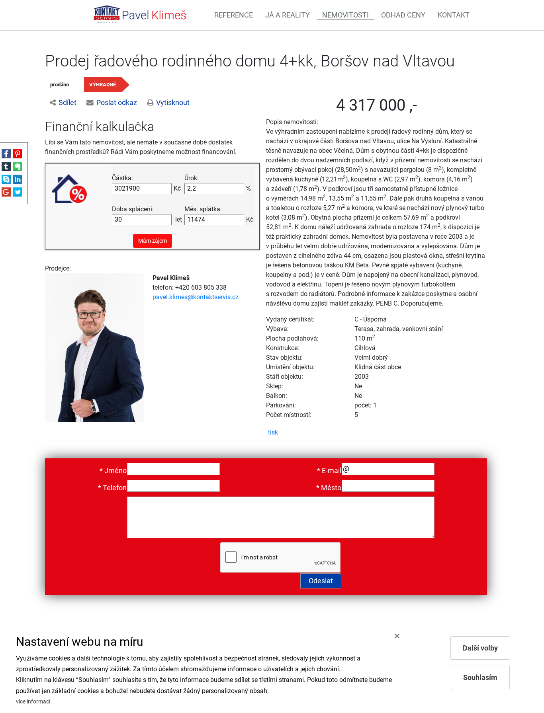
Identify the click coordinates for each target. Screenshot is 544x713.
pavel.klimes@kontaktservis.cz (196, 297)
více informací (33, 701)
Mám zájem (152, 241)
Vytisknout (173, 103)
